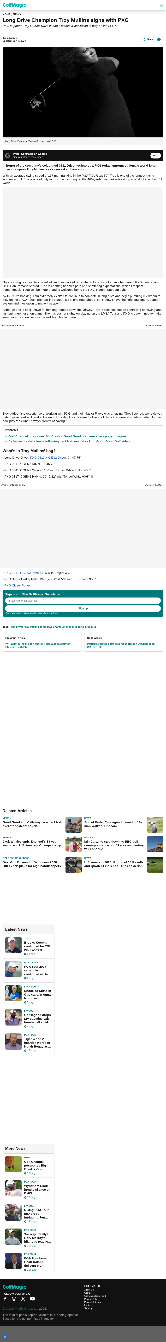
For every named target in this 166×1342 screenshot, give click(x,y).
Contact (88, 1293)
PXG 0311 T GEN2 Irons (21, 573)
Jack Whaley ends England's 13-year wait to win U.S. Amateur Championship (32, 843)
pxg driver (17, 627)
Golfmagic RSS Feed (95, 1296)
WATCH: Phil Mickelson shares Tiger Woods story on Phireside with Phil (38, 645)
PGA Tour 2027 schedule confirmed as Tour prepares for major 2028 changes (38, 970)
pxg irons (78, 627)
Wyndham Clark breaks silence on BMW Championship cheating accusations (37, 1189)
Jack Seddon (10, 38)
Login (87, 1305)
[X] (24, 1299)
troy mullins (31, 627)
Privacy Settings (92, 1302)
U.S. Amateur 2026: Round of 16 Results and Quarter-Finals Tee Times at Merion (114, 864)
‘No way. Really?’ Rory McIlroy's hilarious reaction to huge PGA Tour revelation (37, 1237)
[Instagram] (15, 1299)
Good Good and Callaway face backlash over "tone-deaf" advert (32, 824)
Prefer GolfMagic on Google (30, 153)
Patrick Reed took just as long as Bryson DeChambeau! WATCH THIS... (121, 645)
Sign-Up (88, 1308)
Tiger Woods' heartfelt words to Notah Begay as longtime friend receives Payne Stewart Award (37, 1042)
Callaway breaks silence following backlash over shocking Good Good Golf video (69, 441)
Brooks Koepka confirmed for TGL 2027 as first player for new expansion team (37, 946)
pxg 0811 (90, 627)
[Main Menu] (161, 5)
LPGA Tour (30, 986)
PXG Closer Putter (17, 585)
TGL (26, 938)
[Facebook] (6, 1299)
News (17, 14)
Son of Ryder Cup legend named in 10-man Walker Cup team (113, 824)
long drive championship (55, 627)
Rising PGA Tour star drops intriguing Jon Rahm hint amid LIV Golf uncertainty (36, 1213)
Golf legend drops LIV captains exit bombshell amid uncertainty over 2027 (37, 1018)
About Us (89, 1290)
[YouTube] (33, 1299)
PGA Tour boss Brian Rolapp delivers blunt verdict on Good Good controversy (37, 1262)
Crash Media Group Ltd (22, 1308)
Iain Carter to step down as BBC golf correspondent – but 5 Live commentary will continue (114, 845)
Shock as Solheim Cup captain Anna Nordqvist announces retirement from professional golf (37, 994)
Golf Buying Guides (15, 858)
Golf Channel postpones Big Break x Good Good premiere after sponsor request (68, 436)
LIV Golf (29, 1010)
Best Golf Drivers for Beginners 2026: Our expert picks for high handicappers (32, 864)
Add (155, 155)
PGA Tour (30, 962)
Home (6, 14)
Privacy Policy (66, 613)
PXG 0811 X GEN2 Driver (48, 457)
